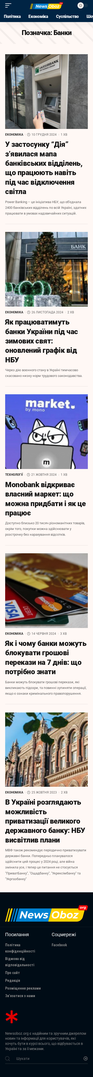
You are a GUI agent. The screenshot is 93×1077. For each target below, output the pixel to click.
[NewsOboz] (46, 6)
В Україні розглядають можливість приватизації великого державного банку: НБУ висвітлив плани (45, 821)
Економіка (14, 134)
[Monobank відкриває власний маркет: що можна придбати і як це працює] (46, 431)
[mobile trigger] (9, 5)
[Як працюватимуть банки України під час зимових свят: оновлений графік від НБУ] (46, 269)
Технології (14, 475)
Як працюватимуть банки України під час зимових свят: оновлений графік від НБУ (41, 341)
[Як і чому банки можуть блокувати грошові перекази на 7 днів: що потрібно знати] (46, 590)
